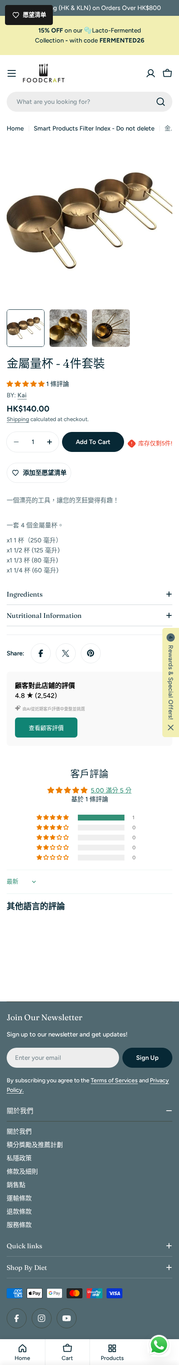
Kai (22, 395)
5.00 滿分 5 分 (111, 790)
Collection (49, 40)
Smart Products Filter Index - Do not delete (94, 128)
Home (15, 128)
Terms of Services (114, 1080)
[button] (26, 384)
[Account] (151, 73)
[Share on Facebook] (41, 653)
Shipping (18, 419)
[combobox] (89, 102)
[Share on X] (66, 653)
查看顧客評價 (46, 728)
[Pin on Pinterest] (91, 653)
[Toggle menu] (12, 73)
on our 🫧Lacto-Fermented (89, 30)
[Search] (161, 102)
